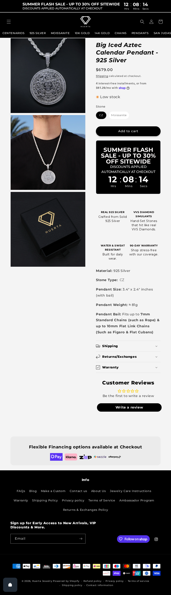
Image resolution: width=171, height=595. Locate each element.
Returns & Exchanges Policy (85, 510)
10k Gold (82, 33)
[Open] (10, 585)
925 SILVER (38, 33)
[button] (8, 21)
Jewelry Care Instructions (130, 491)
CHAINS (121, 33)
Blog (33, 491)
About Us (98, 491)
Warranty (21, 500)
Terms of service (138, 581)
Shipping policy (72, 585)
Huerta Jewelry (42, 581)
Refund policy (92, 581)
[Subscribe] (80, 539)
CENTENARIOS (14, 33)
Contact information (99, 585)
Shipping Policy (45, 500)
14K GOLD (102, 33)
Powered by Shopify (66, 581)
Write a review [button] (129, 407)
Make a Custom (53, 491)
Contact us (78, 491)
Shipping (102, 75)
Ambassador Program (136, 500)
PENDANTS (140, 33)
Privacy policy (73, 500)
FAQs (21, 491)
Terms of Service (101, 500)
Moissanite (60, 33)
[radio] (101, 115)
